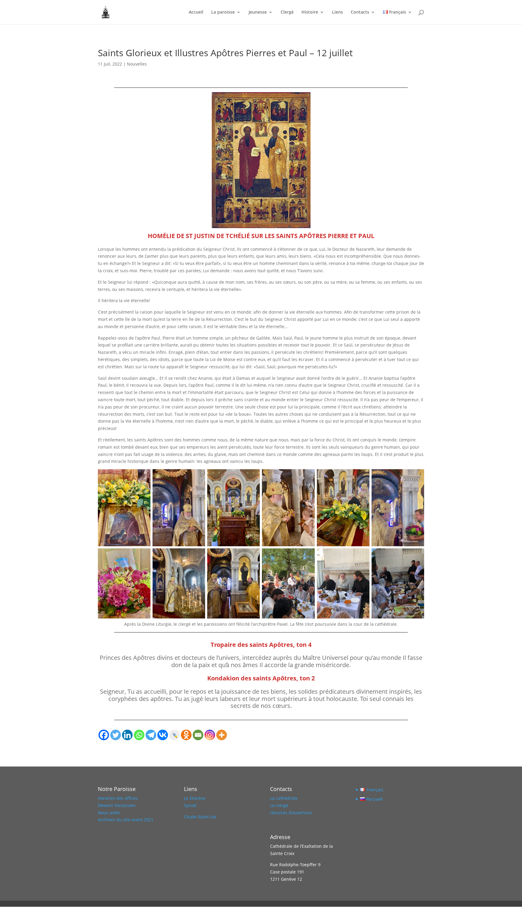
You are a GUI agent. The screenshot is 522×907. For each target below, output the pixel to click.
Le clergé (279, 805)
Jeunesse (258, 12)
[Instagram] (210, 735)
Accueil (196, 12)
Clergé (287, 12)
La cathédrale (284, 798)
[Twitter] (115, 735)
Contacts (360, 12)
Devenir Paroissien (117, 805)
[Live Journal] (174, 735)
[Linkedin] (127, 735)
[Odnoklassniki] (186, 735)
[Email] (198, 735)
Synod (190, 805)
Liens (337, 12)
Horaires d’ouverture (291, 812)
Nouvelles (137, 64)
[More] (221, 735)
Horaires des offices (118, 798)
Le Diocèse (194, 798)
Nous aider (109, 812)
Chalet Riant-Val (200, 817)
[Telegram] (151, 735)
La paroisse (223, 12)
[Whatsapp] (139, 735)
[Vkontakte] (162, 735)
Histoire (309, 12)
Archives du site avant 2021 (125, 819)
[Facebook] (103, 735)
